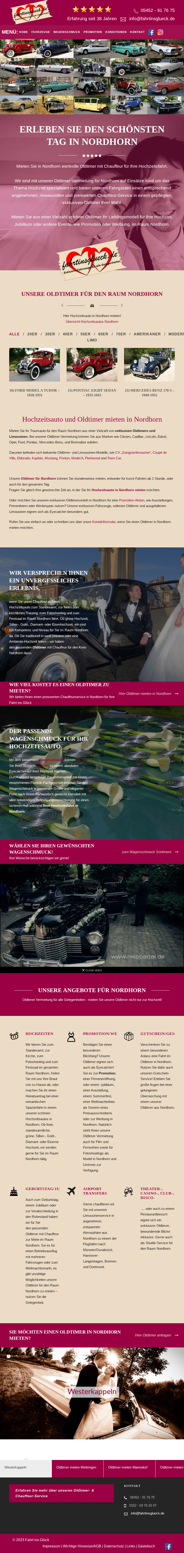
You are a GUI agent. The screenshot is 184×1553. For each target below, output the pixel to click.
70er (121, 334)
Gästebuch (146, 1546)
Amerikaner (147, 334)
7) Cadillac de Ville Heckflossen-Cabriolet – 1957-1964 (123, 395)
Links (131, 1546)
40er (68, 334)
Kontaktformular (103, 522)
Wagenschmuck (66, 32)
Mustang (51, 458)
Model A (77, 458)
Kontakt (137, 32)
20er (32, 334)
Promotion (93, 32)
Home (23, 32)
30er (50, 334)
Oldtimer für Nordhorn (38, 478)
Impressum (51, 1546)
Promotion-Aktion (131, 500)
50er (86, 334)
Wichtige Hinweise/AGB (82, 1546)
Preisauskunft (45, 63)
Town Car (114, 458)
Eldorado (23, 458)
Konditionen (116, 32)
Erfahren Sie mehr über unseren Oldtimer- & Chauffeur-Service (54, 1493)
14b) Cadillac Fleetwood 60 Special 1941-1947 (65, 395)
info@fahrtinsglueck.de (152, 18)
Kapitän (37, 458)
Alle (14, 334)
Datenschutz (114, 1546)
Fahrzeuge (40, 32)
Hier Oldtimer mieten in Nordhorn (145, 694)
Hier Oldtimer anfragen (153, 1335)
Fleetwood (92, 458)
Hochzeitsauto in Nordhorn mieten (119, 490)
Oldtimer (42, 766)
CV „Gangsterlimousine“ (133, 452)
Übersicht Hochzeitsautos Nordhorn (92, 321)
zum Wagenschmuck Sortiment (146, 852)
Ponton (64, 458)
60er (103, 334)
